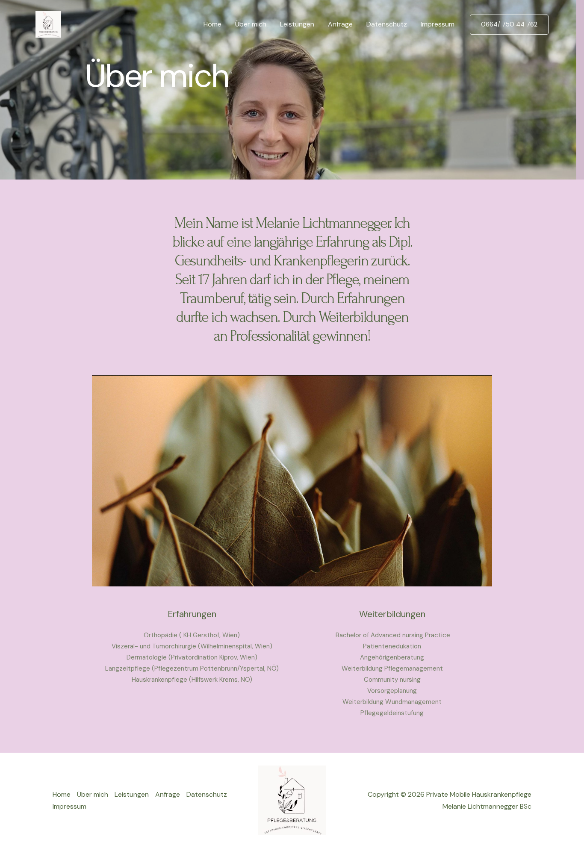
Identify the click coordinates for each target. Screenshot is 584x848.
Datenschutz (386, 24)
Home (212, 24)
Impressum (437, 24)
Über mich (250, 24)
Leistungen (297, 24)
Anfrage (340, 24)
